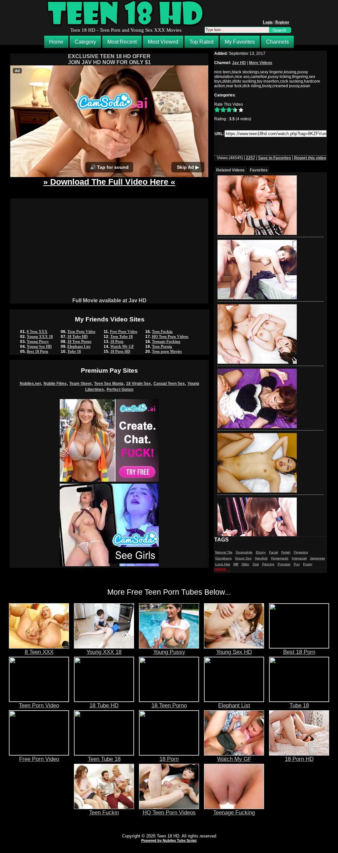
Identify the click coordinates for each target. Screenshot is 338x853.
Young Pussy (38, 341)
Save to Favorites (274, 158)
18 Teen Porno (79, 341)
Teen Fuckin (162, 331)
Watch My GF (122, 346)
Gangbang (223, 558)
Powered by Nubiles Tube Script (169, 840)
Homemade (279, 558)
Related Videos (230, 170)
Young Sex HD (39, 346)
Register (282, 22)
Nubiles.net (30, 383)
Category (85, 42)
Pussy (307, 564)
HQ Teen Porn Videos (170, 336)
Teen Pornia (162, 346)
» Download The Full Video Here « (109, 181)
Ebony (261, 552)
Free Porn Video (123, 331)
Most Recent (122, 42)
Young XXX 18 (40, 336)
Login (268, 22)
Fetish (285, 552)
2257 (250, 158)
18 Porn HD (120, 351)
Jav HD (239, 62)
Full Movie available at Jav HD (109, 300)
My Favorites (240, 42)
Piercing (268, 564)
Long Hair (222, 564)
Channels (277, 42)
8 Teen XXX (37, 331)
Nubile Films (55, 383)
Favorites (259, 170)
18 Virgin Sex (138, 383)
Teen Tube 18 (121, 336)
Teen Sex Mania (108, 383)
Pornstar (284, 564)
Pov (297, 564)
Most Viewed (163, 42)
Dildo (245, 564)
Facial (273, 552)
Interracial (299, 558)
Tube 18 (74, 351)
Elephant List (78, 346)
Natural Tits (223, 552)
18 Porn (116, 341)
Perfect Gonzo (120, 389)
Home (56, 42)
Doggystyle (244, 552)
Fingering (301, 552)
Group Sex (243, 558)
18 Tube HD (77, 336)
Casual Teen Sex (169, 383)
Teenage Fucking (166, 341)
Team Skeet (80, 383)
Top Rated (201, 42)
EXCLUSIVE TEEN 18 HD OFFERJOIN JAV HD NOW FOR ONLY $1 (109, 59)
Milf (235, 564)
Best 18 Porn (37, 351)
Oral (256, 564)
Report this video (310, 158)
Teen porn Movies (167, 351)
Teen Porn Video (81, 331)
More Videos (260, 62)
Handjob (261, 558)
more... (222, 569)
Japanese (317, 558)
